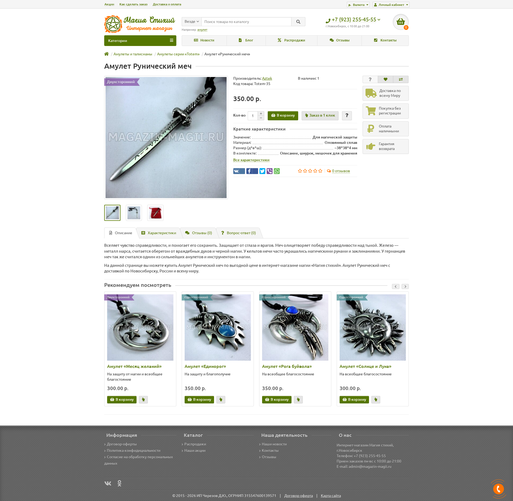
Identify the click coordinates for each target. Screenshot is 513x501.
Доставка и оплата (167, 4)
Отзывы (342, 40)
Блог (248, 40)
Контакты (388, 40)
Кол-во (239, 115)
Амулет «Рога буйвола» (287, 366)
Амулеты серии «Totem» (178, 54)
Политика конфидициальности (133, 450)
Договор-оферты (122, 444)
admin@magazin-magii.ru (370, 466)
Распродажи (294, 40)
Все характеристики (251, 160)
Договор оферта (298, 496)
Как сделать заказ (133, 4)
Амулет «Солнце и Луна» (365, 366)
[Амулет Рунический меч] (166, 137)
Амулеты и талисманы (133, 54)
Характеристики (162, 233)
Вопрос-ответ (241, 233)
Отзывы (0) (202, 233)
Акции (109, 4)
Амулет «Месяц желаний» (134, 366)
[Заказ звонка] (498, 489)
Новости (207, 40)
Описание (123, 233)
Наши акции (194, 450)
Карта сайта (331, 496)
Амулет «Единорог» (205, 366)
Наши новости (274, 444)
